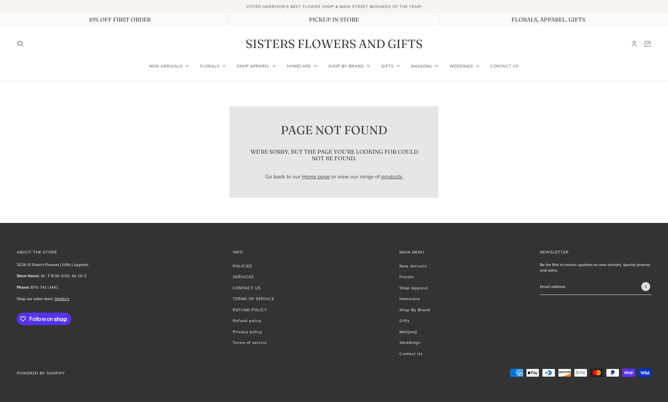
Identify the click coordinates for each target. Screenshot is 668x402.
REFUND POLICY (250, 309)
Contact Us (410, 353)
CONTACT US (247, 288)
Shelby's (62, 298)
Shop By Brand (414, 309)
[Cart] (647, 44)
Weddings (409, 342)
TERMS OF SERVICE (253, 298)
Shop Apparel (413, 288)
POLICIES (242, 266)
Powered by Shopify (41, 373)
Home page (316, 176)
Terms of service (250, 342)
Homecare (409, 298)
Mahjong (408, 331)
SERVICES (243, 276)
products (391, 176)
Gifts (404, 320)
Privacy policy (247, 331)
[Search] (20, 44)
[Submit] (645, 286)
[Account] (634, 44)
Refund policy (247, 320)
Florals (406, 276)
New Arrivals (413, 266)
